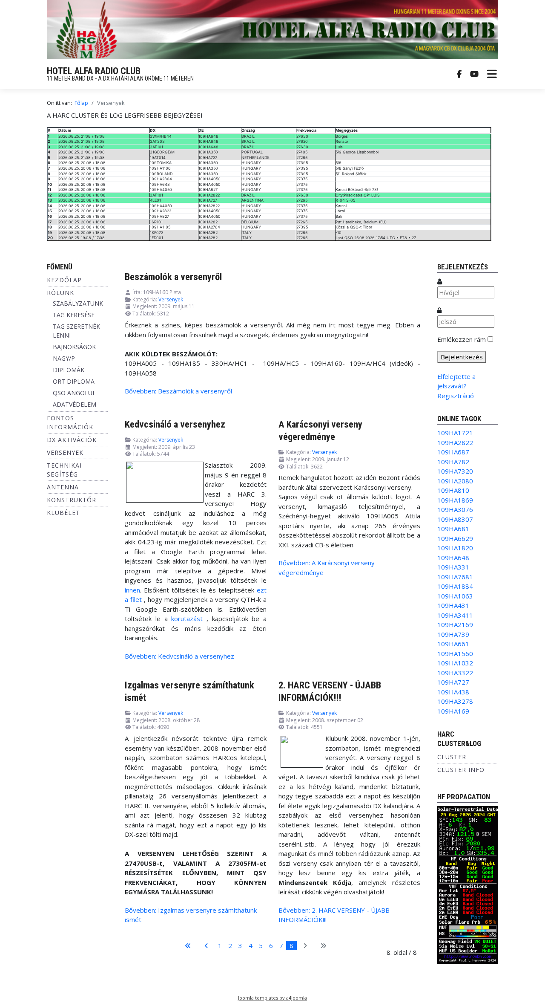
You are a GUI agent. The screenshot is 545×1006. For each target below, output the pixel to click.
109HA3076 (455, 509)
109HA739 (453, 634)
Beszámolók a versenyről (173, 276)
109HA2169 (455, 624)
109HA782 (453, 461)
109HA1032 (455, 663)
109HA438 (453, 692)
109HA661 (453, 643)
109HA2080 (455, 481)
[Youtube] (474, 74)
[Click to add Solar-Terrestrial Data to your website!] (467, 884)
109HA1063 (455, 596)
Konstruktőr (71, 500)
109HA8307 (455, 519)
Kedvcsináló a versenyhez (175, 424)
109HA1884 (455, 586)
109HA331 (453, 567)
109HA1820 (455, 547)
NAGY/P (64, 358)
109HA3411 (455, 615)
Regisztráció (455, 395)
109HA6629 (455, 538)
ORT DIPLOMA (74, 381)
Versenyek (65, 452)
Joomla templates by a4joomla (272, 997)
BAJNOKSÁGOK (74, 347)
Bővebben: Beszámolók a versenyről (178, 391)
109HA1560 (455, 653)
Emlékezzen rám (461, 339)
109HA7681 (455, 576)
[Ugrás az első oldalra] (188, 946)
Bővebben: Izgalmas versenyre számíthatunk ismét (191, 915)
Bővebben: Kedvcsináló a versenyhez (179, 656)
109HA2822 (455, 442)
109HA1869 (455, 500)
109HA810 (453, 490)
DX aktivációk (72, 440)
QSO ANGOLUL (74, 393)
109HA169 (453, 711)
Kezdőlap (64, 280)
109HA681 (453, 528)
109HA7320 (455, 471)
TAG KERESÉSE (74, 315)
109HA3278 (455, 701)
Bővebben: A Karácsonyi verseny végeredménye (326, 567)
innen (132, 590)
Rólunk (60, 293)
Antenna (63, 487)
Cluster (451, 757)
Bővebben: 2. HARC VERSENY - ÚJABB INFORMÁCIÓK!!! (334, 915)
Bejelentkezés (462, 357)
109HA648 (453, 557)
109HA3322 (455, 672)
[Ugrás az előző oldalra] (206, 946)
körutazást (187, 618)
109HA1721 (455, 432)
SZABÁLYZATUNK (78, 303)
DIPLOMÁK (68, 370)
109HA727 (453, 682)
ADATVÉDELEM (74, 404)
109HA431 (453, 605)
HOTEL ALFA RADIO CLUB (94, 71)
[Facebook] (459, 74)
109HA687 (453, 452)
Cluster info (461, 770)
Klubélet (63, 513)
